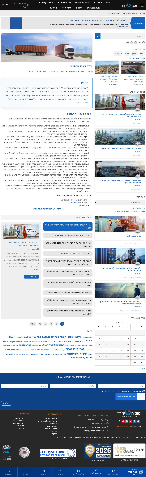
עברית (54, 429)
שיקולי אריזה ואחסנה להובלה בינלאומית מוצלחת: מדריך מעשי (69, 281)
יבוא (63, 69)
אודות (99, 2)
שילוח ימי (62, 352)
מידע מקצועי (47, 2)
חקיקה (19, 335)
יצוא (53, 69)
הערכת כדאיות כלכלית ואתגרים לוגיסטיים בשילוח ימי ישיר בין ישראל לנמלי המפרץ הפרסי (68, 260)
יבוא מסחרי (27, 340)
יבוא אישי (76, 340)
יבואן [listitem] (134, 51)
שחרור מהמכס (26, 348)
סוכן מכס (35, 343)
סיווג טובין (9, 343)
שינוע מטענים (35, 352)
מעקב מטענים (93, 8)
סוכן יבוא (46, 69)
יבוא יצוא (132, 13)
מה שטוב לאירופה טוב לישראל (75, 343)
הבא (33, 322)
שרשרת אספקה (13, 352)
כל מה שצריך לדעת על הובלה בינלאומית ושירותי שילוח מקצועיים (121, 267)
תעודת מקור (88, 355)
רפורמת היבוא (37, 348)
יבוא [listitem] (141, 51)
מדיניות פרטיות (18, 421)
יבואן (58, 69)
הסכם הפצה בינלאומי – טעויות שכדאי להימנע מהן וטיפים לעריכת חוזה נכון (120, 301)
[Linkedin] (134, 419)
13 (114, 343)
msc (84, 335)
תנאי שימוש (19, 416)
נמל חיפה (42, 343)
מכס (61, 343)
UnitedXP (89, 335)
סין (4, 343)
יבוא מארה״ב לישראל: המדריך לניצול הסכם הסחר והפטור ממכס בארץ (120, 179)
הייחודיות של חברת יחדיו (47, 419)
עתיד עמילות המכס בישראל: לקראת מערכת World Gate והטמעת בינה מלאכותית (69, 271)
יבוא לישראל (37, 340)
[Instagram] (119, 419)
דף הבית (141, 13)
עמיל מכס (59, 347)
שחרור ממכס (16, 348)
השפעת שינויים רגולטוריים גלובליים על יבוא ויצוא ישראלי (69, 291)
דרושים (79, 8)
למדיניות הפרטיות (114, 389)
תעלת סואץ (79, 356)
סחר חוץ (15, 343)
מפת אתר (20, 424)
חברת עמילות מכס (28, 335)
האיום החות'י (74, 334)
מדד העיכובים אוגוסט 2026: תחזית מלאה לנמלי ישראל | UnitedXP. (69, 310)
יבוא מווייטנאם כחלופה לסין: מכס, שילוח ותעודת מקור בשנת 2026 (121, 113)
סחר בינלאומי (25, 343)
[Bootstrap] (126, 419)
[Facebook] (138, 419)
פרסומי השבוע (64, 2)
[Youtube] (130, 419)
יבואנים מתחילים (134, 234)
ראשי (108, 2)
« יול (143, 366)
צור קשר (53, 8)
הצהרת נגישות (18, 419)
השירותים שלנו (82, 2)
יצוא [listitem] (127, 51)
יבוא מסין (83, 203)
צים (51, 348)
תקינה (73, 356)
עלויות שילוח (88, 348)
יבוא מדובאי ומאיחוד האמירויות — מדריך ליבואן (121, 146)
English (54, 432)
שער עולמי (25, 352)
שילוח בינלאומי (77, 352)
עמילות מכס (76, 201)
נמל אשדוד (52, 343)
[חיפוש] (97, 34)
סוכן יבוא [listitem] (118, 51)
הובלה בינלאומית (57, 335)
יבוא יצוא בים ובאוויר (52, 339)
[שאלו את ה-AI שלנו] (28, 5)
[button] (143, 40)
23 (142, 355)
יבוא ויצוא (67, 340)
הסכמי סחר (42, 335)
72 (40, 322)
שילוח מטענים (51, 352)
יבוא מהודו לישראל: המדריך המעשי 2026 (75, 251)
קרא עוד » (138, 117)
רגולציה (46, 348)
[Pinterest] (123, 419)
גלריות (68, 8)
